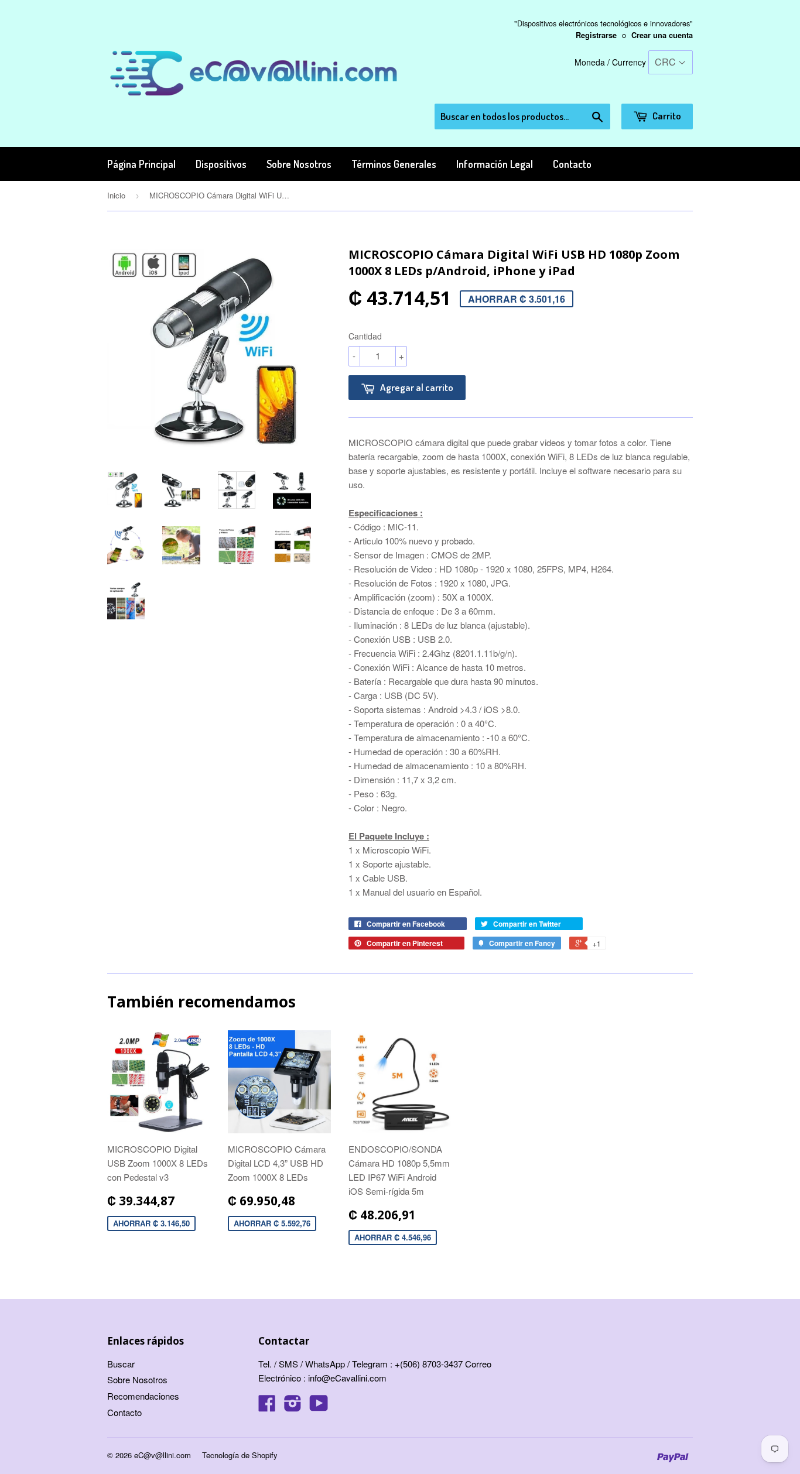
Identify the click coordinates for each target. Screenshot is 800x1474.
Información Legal (494, 163)
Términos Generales (393, 163)
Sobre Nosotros (298, 163)
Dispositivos (221, 163)
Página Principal (141, 163)
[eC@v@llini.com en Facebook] (267, 1406)
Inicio (116, 195)
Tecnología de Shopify (240, 1455)
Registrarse (596, 35)
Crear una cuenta (662, 35)
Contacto (572, 163)
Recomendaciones (143, 1396)
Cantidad (365, 336)
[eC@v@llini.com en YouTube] (319, 1406)
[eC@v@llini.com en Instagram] (293, 1406)
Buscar (121, 1364)
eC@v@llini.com (162, 1455)
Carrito (666, 115)
